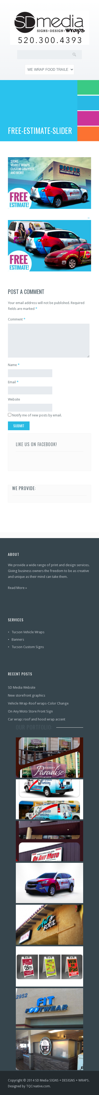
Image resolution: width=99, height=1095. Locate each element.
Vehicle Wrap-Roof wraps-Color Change (38, 703)
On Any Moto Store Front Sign (30, 711)
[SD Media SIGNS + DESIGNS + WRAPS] (49, 28)
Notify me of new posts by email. (37, 415)
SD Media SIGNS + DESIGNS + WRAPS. (62, 1080)
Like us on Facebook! (36, 444)
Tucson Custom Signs (28, 647)
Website (14, 399)
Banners (18, 639)
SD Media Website (21, 687)
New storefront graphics (26, 695)
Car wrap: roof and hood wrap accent (36, 719)
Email (12, 382)
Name (12, 365)
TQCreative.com (38, 1086)
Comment (16, 319)
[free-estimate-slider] (49, 208)
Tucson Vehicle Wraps (28, 632)
